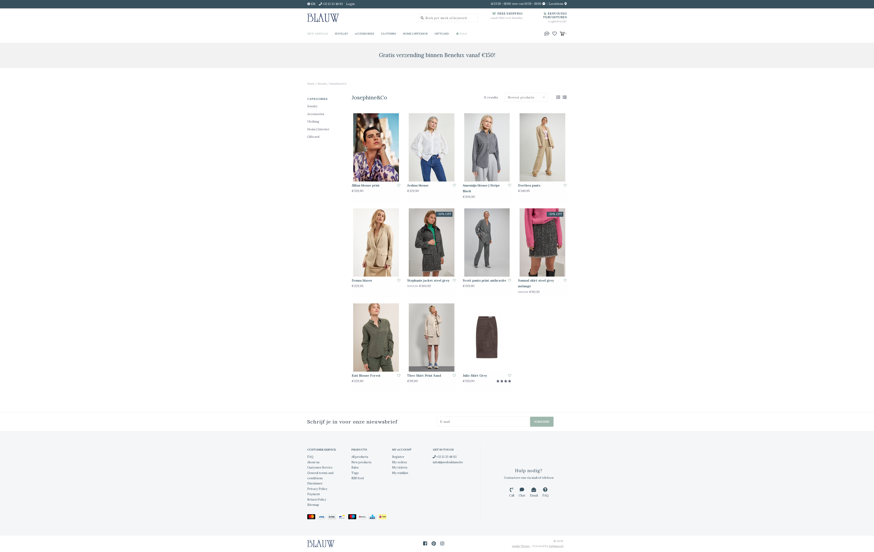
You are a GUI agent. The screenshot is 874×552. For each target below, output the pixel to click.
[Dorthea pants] (542, 147)
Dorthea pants (529, 185)
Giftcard (441, 33)
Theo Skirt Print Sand (424, 375)
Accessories (364, 33)
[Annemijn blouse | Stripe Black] (487, 147)
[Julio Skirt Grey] (487, 337)
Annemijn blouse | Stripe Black (481, 188)
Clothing (388, 33)
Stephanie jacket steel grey (428, 280)
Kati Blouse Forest (366, 375)
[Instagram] (442, 543)
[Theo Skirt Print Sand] (431, 337)
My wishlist (400, 473)
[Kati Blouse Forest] (376, 337)
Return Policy (316, 500)
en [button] (312, 4)
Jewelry (341, 33)
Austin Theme (521, 546)
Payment (313, 494)
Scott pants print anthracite (484, 280)
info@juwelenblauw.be (448, 462)
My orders (399, 462)
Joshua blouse (418, 185)
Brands (322, 83)
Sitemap (313, 505)
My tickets (399, 467)
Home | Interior (415, 33)
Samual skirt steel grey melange (536, 283)
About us (313, 462)
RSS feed (357, 478)
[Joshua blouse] (431, 147)
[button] (546, 33)
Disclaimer (315, 483)
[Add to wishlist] (398, 185)
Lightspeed (556, 546)
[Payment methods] (312, 518)
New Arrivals (317, 33)
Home (311, 83)
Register (398, 457)
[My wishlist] (554, 33)
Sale (463, 33)
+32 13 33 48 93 (446, 457)
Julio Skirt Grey (475, 375)
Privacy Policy (317, 489)
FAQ (310, 457)
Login (350, 4)
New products (361, 462)
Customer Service (320, 467)
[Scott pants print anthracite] (487, 242)
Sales (355, 467)
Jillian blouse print (366, 185)
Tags (355, 473)
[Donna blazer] (376, 242)
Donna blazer (362, 280)
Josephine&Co (338, 83)
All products (359, 457)
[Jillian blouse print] (376, 147)
